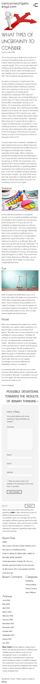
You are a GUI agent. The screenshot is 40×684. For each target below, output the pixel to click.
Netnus (4, 681)
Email (9, 463)
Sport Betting (31, 592)
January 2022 (7, 619)
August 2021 (7, 639)
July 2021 (5, 643)
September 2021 (8, 635)
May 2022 (6, 604)
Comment (10, 427)
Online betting (31, 584)
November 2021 (8, 627)
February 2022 (7, 615)
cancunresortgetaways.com (15, 4)
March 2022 (6, 612)
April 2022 (6, 608)
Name (9, 455)
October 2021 (7, 631)
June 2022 (6, 600)
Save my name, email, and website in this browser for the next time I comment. (20, 483)
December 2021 (8, 623)
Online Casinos (31, 588)
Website (10, 472)
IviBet (12, 512)
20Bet (4, 542)
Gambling (10, 385)
